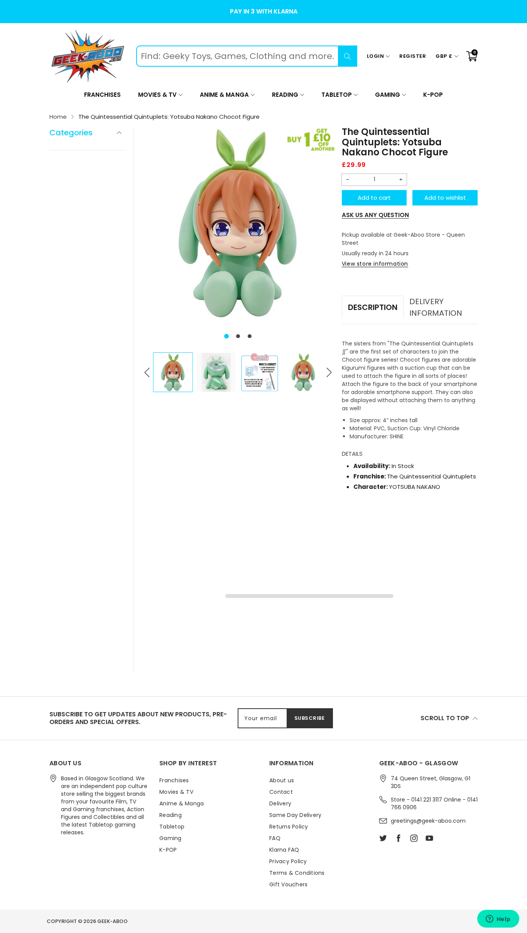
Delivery (280, 803)
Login (375, 56)
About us (281, 780)
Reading (285, 95)
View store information (375, 264)
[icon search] (347, 56)
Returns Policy (288, 826)
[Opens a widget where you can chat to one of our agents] (498, 919)
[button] (226, 336)
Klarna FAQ (284, 850)
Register (412, 56)
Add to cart (374, 198)
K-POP (433, 95)
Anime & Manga (224, 95)
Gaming (387, 95)
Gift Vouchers (288, 884)
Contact (281, 792)
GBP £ (444, 56)
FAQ (274, 838)
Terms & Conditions (297, 873)
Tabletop (336, 95)
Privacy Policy (288, 861)
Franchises (102, 95)
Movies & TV (157, 95)
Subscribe (309, 718)
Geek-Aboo (112, 921)
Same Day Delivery (295, 815)
